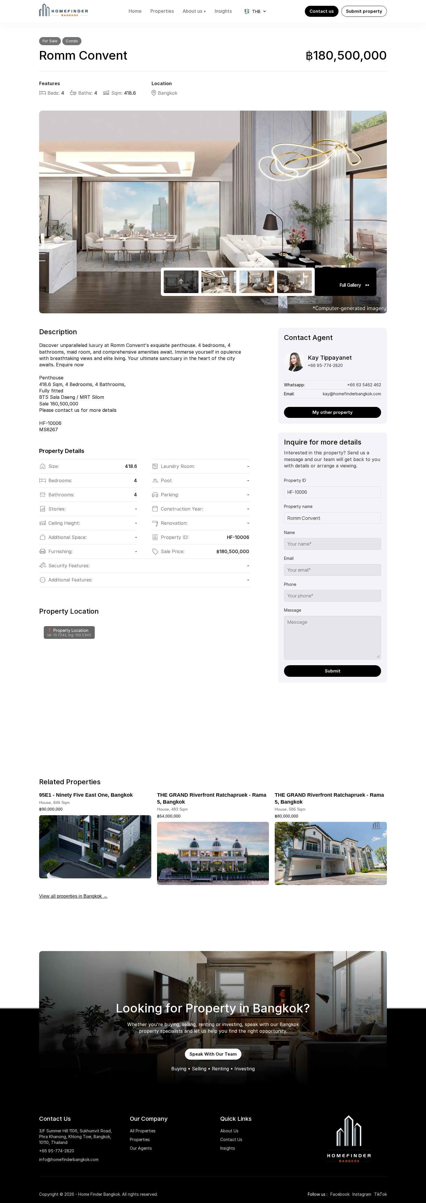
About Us (229, 1130)
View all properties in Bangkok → (73, 896)
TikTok (380, 1194)
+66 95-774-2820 (56, 1150)
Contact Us (231, 1139)
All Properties (143, 1130)
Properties (140, 1139)
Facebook (339, 1194)
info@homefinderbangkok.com (69, 1159)
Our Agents (141, 1148)
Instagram (361, 1194)
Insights (227, 1148)
